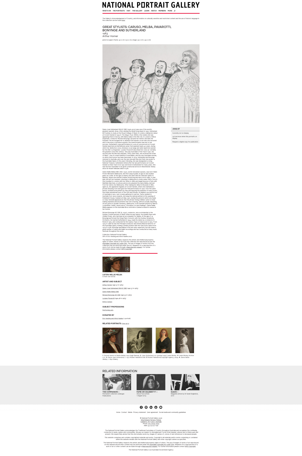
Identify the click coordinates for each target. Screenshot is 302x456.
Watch (154, 11)
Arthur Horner (110, 36)
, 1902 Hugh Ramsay (121, 355)
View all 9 (125, 324)
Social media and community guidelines (172, 412)
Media (130, 412)
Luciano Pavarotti (108, 298)
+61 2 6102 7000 (153, 424)
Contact (124, 412)
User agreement (152, 412)
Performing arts (107, 310)
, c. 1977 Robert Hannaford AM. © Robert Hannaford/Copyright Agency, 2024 (143, 357)
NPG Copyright (126, 249)
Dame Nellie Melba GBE (110, 292)
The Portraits (119, 11)
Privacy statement (139, 412)
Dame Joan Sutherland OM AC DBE (114, 288)
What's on (106, 11)
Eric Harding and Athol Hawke (112, 318)
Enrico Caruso (107, 302)
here (123, 20)
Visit (128, 11)
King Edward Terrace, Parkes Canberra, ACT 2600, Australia (151, 421)
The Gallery (137, 11)
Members (162, 11)
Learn (146, 11)
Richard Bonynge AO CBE (111, 295)
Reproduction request (134, 247)
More (170, 11)
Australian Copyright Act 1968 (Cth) (114, 243)
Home (118, 412)
